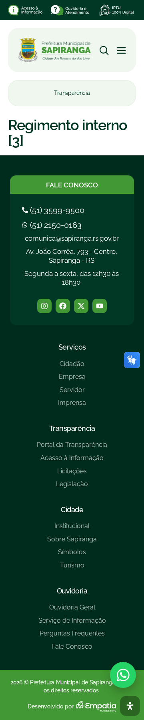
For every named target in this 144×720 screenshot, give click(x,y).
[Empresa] (72, 379)
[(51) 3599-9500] (54, 210)
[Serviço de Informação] (72, 623)
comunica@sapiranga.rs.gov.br (72, 238)
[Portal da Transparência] (72, 448)
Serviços (72, 347)
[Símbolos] (72, 555)
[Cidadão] (72, 367)
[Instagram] (44, 306)
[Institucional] (72, 529)
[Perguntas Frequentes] (72, 636)
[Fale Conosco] (72, 649)
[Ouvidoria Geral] (72, 610)
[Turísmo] (72, 568)
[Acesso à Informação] (72, 461)
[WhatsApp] (123, 675)
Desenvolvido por (51, 706)
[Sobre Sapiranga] (72, 542)
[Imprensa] (72, 405)
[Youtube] (99, 306)
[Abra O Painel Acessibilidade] (130, 706)
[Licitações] (72, 474)
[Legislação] (72, 487)
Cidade (72, 509)
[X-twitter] (81, 306)
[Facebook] (63, 306)
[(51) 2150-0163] (53, 225)
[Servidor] (72, 393)
